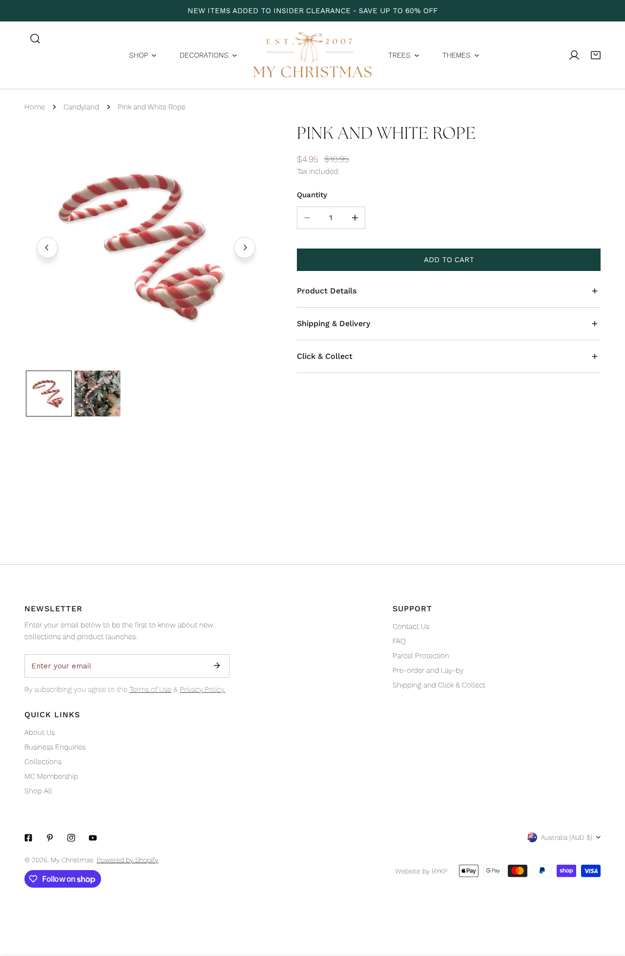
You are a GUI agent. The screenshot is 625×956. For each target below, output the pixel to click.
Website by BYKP (421, 871)
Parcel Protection (421, 655)
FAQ (399, 641)
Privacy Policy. (202, 689)
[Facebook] (28, 838)
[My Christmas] (312, 55)
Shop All (38, 791)
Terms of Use (150, 689)
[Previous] (47, 247)
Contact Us (411, 626)
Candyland (81, 107)
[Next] (244, 247)
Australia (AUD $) (566, 837)
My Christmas (72, 860)
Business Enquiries (54, 747)
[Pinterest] (50, 838)
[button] (595, 55)
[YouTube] (93, 838)
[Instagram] (71, 838)
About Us (39, 732)
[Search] (35, 38)
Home (34, 107)
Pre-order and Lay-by (428, 670)
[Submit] (217, 665)
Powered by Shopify (127, 860)
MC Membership (51, 776)
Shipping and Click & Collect (439, 685)
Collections (43, 761)
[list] (146, 246)
